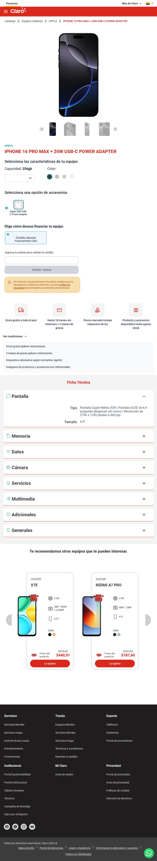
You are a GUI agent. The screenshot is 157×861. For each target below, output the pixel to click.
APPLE (53, 21)
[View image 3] (87, 129)
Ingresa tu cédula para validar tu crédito (29, 252)
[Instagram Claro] (24, 827)
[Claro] (18, 10)
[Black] (49, 176)
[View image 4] (104, 129)
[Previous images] (41, 129)
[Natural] (57, 176)
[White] (72, 176)
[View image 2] (70, 129)
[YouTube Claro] (32, 827)
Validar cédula (42, 270)
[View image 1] (53, 129)
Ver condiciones (13, 336)
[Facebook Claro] (7, 827)
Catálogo (10, 21)
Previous (9, 620)
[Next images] (115, 129)
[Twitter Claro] (15, 827)
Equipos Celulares (32, 21)
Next (148, 620)
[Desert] (64, 176)
